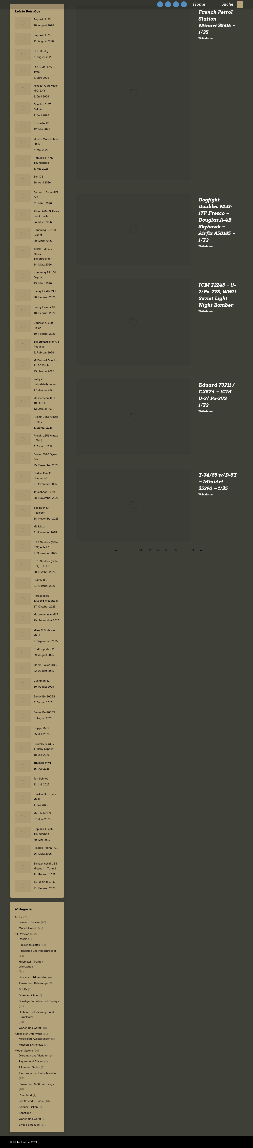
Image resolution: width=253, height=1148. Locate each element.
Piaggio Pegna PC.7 (46, 847)
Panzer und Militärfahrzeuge (36, 1084)
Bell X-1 (38, 176)
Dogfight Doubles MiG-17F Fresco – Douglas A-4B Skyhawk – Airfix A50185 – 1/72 (216, 220)
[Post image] (23, 23)
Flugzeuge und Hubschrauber (37, 950)
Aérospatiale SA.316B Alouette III (46, 598)
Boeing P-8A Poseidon (41, 510)
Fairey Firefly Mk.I (45, 291)
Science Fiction (28, 995)
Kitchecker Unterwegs (28, 1033)
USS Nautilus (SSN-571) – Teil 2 (46, 545)
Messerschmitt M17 (46, 614)
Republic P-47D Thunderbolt (43, 160)
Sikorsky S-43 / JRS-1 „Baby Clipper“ (46, 746)
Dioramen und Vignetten (34, 1055)
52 (149, 550)
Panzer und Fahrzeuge (33, 983)
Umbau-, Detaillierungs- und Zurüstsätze (36, 1014)
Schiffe (23, 989)
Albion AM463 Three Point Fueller (46, 214)
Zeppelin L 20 (42, 19)
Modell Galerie (24, 1050)
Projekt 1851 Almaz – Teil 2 (46, 419)
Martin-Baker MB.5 (45, 664)
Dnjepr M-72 (41, 728)
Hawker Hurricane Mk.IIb (45, 797)
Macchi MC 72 (43, 813)
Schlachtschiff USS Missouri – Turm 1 (45, 866)
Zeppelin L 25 (42, 35)
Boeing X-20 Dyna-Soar (45, 457)
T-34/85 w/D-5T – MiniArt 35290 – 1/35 (217, 481)
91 (192, 550)
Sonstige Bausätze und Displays (39, 1001)
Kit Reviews (22, 933)
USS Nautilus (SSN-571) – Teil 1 (46, 563)
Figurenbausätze (29, 944)
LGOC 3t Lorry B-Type (45, 69)
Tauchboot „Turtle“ (45, 491)
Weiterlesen (205, 38)
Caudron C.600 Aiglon (43, 325)
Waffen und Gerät (30, 1027)
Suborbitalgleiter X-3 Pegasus (46, 344)
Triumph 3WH (42, 762)
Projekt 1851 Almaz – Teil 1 (46, 438)
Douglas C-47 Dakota (42, 107)
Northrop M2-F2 (44, 649)
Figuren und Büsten (31, 1061)
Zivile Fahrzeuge (29, 1124)
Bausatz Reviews (29, 922)
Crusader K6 (41, 123)
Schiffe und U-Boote (31, 1101)
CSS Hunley (41, 51)
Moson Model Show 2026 (46, 141)
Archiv (19, 917)
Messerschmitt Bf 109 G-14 (44, 400)
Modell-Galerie (28, 928)
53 (158, 550)
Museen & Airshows (31, 1044)
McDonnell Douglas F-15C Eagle (46, 363)
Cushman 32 (42, 680)
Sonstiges (25, 1112)
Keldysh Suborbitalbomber (45, 382)
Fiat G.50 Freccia (44, 882)
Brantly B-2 (40, 579)
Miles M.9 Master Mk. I (44, 633)
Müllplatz (39, 526)
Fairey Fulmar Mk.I (45, 307)
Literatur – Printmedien (33, 977)
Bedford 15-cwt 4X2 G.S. (46, 195)
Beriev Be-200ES (44, 696)
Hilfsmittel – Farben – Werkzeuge (32, 964)
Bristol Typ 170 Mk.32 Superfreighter (43, 253)
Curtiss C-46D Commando (42, 475)
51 (140, 550)
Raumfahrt (25, 1095)
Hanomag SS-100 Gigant (45, 232)
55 (175, 550)
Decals (23, 938)
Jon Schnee (41, 778)
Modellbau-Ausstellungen (34, 1038)
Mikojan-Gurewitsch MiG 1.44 (46, 88)
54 (166, 550)
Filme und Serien (29, 1067)
